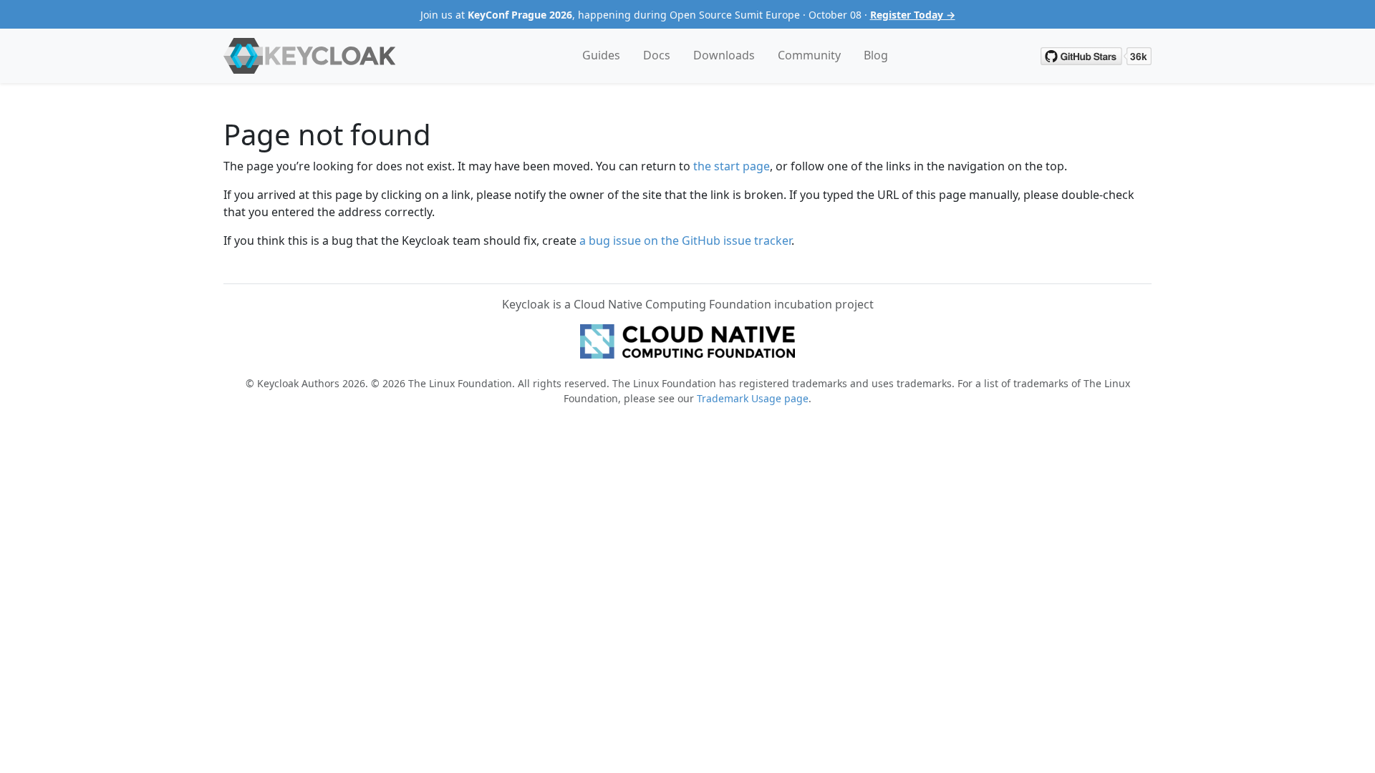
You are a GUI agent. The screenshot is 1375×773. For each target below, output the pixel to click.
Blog (876, 55)
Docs (656, 55)
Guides (601, 55)
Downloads (724, 55)
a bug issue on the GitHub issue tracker (685, 240)
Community (809, 55)
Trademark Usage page (753, 398)
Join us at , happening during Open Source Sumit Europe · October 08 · (687, 14)
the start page (731, 166)
